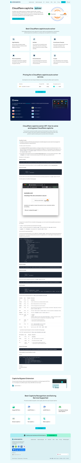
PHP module (17, 107)
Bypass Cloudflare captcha (18, 18)
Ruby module (17, 113)
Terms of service (14, 458)
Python (21, 365)
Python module (38, 107)
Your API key (33, 299)
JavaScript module (18, 117)
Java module (17, 110)
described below (54, 165)
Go (20, 368)
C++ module (37, 117)
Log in (69, 2)
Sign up (63, 2)
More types (40, 91)
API (43, 2)
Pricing (58, 2)
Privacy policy (25, 458)
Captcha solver (31, 2)
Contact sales (52, 435)
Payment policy (20, 458)
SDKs (51, 2)
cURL (21, 354)
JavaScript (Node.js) (23, 367)
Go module (37, 113)
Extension (47, 2)
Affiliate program (66, 439)
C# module (37, 110)
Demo (55, 2)
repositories (28, 103)
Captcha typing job (38, 2)
